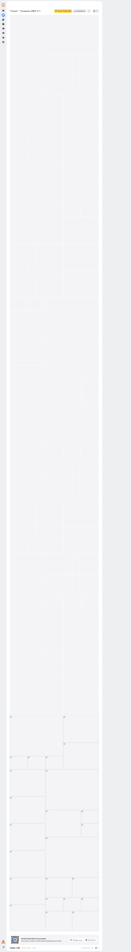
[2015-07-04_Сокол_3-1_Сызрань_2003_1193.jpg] (63, 392)
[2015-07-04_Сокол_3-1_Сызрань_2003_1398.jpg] (85, 584)
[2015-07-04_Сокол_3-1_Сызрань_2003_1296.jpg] (23, 510)
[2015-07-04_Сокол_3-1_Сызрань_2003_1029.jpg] (36, 224)
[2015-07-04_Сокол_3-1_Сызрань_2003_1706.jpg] (59, 887)
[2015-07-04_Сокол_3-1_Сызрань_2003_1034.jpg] (72, 210)
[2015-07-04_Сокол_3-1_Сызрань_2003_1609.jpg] (27, 783)
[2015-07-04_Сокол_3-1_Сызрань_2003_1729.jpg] (90, 904)
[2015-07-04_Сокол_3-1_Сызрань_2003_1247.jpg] (72, 452)
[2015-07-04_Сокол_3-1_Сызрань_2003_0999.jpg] (81, 136)
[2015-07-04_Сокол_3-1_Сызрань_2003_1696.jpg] (27, 863)
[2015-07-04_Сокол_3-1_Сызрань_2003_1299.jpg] (50, 510)
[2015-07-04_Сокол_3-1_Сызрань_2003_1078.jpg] (50, 254)
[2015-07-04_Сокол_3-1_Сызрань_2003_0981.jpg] (59, 85)
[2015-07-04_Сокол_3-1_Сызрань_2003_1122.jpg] (50, 288)
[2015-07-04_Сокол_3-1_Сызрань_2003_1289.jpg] (59, 490)
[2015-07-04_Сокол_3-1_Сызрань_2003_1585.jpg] (81, 756)
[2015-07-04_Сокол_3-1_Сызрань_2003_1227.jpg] (27, 459)
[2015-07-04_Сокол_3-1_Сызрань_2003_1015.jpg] (45, 149)
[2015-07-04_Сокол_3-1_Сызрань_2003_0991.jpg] (81, 109)
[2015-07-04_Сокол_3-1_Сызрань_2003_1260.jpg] (59, 470)
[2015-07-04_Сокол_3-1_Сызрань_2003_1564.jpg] (36, 736)
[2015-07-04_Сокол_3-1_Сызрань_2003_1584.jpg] (81, 729)
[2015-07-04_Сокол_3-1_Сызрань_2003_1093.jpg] (54, 270)
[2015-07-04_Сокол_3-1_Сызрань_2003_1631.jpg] (27, 810)
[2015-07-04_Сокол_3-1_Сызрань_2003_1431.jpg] (54, 601)
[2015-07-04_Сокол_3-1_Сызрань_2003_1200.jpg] (27, 405)
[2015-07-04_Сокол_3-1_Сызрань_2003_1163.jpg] (27, 324)
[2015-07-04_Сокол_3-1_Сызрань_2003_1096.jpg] (81, 284)
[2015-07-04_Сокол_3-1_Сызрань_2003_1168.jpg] (27, 351)
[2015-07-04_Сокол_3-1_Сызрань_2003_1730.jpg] (27, 917)
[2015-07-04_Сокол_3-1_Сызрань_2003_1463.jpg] (81, 648)
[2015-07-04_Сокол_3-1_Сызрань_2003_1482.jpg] (54, 668)
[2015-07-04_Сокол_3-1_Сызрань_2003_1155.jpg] (72, 318)
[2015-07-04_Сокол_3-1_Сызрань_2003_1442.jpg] (36, 628)
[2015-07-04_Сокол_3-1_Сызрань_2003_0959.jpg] (27, 28)
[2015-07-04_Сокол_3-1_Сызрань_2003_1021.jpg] (81, 163)
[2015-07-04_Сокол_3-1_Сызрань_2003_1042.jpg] (81, 230)
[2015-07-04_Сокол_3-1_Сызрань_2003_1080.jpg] (81, 257)
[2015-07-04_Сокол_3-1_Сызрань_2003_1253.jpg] (90, 452)
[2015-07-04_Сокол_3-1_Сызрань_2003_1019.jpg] (18, 156)
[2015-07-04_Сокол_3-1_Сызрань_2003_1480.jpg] (54, 655)
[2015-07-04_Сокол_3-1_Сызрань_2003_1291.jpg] (85, 490)
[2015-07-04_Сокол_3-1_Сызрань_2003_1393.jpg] (85, 564)
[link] (3, 5)
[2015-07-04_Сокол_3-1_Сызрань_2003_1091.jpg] (36, 270)
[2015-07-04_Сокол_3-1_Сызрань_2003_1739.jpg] (59, 921)
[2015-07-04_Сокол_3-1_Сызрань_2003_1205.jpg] (90, 398)
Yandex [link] (84, 948)
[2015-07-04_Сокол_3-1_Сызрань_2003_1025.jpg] (81, 190)
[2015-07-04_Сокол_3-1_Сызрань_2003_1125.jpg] (18, 304)
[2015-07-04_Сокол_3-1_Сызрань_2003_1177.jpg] (72, 358)
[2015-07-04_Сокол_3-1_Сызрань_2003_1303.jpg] (81, 513)
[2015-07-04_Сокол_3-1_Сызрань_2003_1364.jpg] (54, 547)
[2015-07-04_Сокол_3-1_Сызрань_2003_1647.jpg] (90, 816)
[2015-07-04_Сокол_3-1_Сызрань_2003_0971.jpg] (27, 55)
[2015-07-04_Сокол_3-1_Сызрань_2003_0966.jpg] (72, 35)
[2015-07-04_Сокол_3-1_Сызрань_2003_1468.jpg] (27, 661)
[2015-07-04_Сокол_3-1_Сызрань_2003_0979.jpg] (27, 82)
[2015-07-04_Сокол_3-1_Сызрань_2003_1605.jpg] (36, 762)
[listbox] (95, 11)
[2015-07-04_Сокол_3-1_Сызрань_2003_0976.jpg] (85, 65)
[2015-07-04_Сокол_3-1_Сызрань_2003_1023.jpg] (36, 183)
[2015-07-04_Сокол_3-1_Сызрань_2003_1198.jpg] (90, 385)
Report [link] (34, 948)
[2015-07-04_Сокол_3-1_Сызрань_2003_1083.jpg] (18, 270)
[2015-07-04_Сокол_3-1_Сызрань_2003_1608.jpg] (54, 762)
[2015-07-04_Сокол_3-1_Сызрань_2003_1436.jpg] (72, 601)
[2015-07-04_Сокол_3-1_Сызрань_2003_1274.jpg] (27, 486)
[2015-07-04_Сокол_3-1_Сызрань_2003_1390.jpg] (59, 564)
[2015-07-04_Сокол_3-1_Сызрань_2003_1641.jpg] (63, 823)
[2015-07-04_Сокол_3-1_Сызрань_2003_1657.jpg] (90, 830)
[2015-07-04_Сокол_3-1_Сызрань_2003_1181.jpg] (27, 378)
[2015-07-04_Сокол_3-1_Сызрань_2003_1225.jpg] (27, 432)
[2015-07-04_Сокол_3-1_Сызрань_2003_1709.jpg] (85, 887)
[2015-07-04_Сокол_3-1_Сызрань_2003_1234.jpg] (54, 452)
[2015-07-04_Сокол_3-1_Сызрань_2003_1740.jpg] (85, 921)
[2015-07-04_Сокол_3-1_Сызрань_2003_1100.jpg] (23, 288)
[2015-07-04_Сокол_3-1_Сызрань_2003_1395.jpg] (59, 584)
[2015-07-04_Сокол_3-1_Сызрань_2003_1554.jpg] (36, 695)
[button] (3, 42)
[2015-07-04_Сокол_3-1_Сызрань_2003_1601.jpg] (18, 762)
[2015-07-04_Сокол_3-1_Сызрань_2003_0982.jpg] (85, 85)
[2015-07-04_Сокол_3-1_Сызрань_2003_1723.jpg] (72, 904)
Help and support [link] (26, 948)
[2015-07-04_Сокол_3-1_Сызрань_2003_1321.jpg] (23, 530)
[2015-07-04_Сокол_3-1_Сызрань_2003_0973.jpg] (59, 65)
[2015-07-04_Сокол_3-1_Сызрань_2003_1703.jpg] (27, 890)
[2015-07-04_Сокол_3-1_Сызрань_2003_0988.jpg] (36, 116)
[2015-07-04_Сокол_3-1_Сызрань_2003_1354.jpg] (18, 547)
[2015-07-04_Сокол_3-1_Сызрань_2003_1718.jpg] (54, 904)
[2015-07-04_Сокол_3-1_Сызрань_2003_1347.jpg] (81, 540)
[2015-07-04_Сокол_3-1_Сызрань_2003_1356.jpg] (36, 547)
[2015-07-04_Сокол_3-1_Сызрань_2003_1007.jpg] (18, 142)
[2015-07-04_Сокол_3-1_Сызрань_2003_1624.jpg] (72, 790)
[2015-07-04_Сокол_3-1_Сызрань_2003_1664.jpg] (72, 857)
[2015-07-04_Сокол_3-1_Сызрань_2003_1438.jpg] (90, 601)
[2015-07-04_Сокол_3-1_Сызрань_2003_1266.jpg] (85, 470)
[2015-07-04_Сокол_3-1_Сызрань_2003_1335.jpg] (50, 530)
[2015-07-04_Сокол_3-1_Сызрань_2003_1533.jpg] (81, 675)
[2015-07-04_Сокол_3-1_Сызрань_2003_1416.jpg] (27, 594)
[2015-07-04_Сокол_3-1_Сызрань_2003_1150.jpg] (36, 304)
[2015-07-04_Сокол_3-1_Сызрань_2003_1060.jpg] (23, 254)
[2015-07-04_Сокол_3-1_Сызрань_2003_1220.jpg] (72, 426)
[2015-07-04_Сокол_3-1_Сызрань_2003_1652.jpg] (27, 837)
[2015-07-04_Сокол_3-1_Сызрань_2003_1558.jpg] (81, 702)
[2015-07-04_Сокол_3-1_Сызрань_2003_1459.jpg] (81, 621)
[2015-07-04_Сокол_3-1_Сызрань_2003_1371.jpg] (27, 567)
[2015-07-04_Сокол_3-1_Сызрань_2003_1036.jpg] (90, 210)
